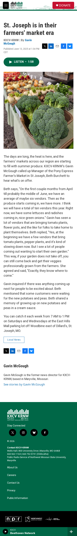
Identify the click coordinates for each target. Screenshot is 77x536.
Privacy (11, 490)
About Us (12, 467)
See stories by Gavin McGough (24, 384)
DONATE (65, 5)
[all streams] (72, 531)
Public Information (17, 498)
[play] (5, 531)
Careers (11, 475)
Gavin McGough (16, 366)
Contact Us (13, 482)
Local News (14, 339)
